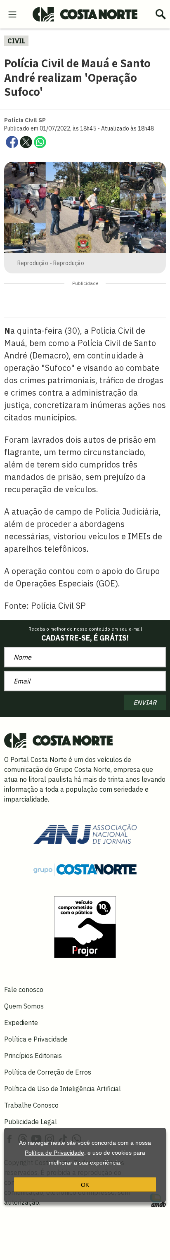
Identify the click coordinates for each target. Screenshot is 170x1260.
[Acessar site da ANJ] (85, 833)
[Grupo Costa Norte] (85, 869)
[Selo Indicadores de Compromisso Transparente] (85, 926)
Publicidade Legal (30, 1122)
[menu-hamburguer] (12, 13)
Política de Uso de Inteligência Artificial (62, 1088)
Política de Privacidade (54, 1152)
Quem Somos (24, 1006)
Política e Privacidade (36, 1039)
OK (85, 1185)
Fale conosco (23, 989)
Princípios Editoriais (33, 1055)
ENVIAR (144, 702)
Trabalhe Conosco (31, 1105)
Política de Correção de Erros (47, 1072)
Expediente (21, 1022)
